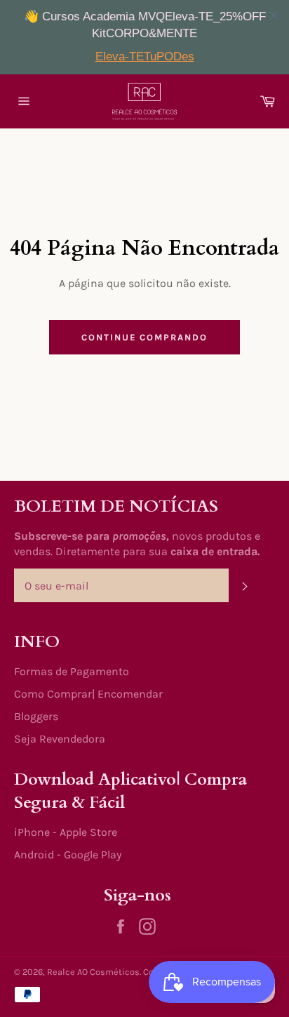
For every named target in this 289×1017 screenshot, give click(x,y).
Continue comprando (144, 337)
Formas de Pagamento (71, 671)
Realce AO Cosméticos (93, 971)
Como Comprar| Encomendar (88, 693)
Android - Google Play (67, 854)
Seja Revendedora (59, 738)
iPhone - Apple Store (65, 832)
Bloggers (36, 716)
